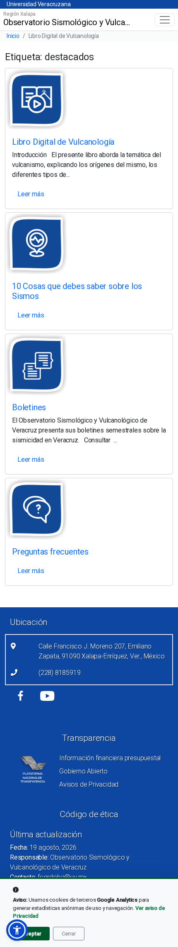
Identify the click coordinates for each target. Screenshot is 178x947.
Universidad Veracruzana (38, 4)
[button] (17, 930)
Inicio (13, 36)
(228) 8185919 (59, 673)
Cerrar (69, 934)
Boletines (29, 407)
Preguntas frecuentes (50, 552)
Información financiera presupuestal (110, 758)
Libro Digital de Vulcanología (63, 142)
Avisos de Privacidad (88, 784)
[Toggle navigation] (165, 19)
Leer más (30, 194)
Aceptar (31, 934)
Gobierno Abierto (83, 771)
